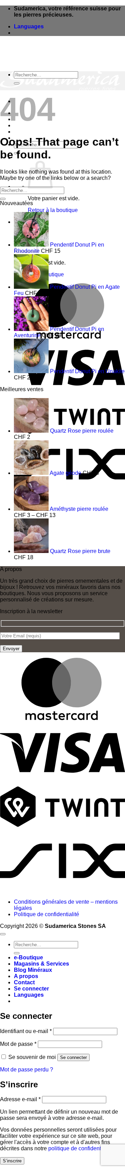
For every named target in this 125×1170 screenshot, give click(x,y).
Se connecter (73, 1057)
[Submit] (16, 83)
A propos (26, 132)
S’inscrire (12, 1160)
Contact (24, 982)
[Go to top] (3, 934)
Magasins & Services (41, 964)
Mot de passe (18, 1044)
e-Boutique (28, 957)
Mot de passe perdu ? (26, 1069)
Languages (29, 26)
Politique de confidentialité (46, 914)
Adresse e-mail (20, 1099)
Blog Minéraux (33, 970)
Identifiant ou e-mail (26, 1031)
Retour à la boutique (53, 210)
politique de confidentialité (80, 1148)
